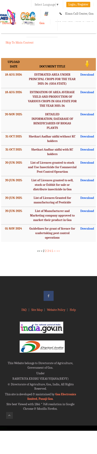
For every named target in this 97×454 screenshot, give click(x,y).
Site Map (37, 310)
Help (73, 310)
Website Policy (56, 310)
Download (87, 75)
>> (58, 251)
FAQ (24, 310)
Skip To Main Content (20, 42)
